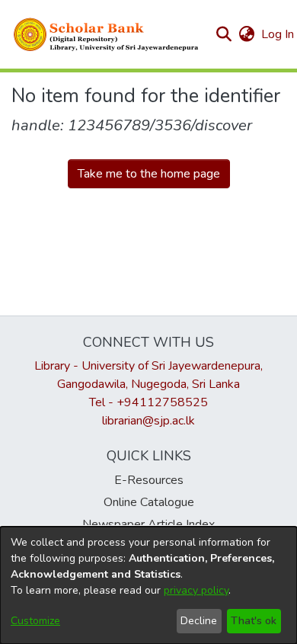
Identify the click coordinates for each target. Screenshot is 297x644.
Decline (198, 621)
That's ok (253, 621)
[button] (106, 34)
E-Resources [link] (149, 480)
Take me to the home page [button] (149, 173)
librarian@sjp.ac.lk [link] (148, 420)
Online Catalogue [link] (149, 502)
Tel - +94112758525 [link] (148, 402)
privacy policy (196, 590)
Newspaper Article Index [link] (148, 524)
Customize (35, 621)
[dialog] (148, 585)
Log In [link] (278, 34)
